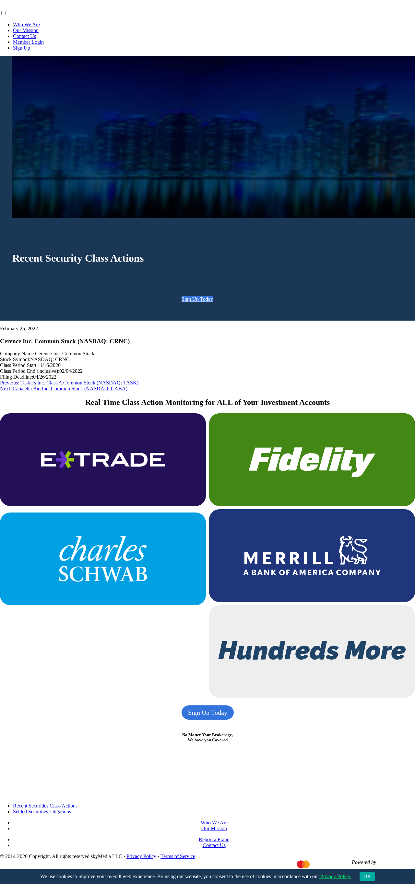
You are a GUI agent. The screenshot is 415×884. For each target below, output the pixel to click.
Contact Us (24, 36)
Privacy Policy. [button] (335, 876)
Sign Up (21, 48)
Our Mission (26, 30)
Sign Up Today (197, 299)
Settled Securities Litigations (42, 811)
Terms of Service (177, 856)
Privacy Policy (141, 856)
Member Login (28, 42)
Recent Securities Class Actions (45, 805)
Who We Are (26, 24)
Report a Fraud (214, 839)
